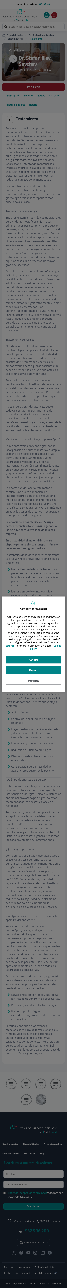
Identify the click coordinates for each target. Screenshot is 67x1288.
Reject (33, 670)
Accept (33, 659)
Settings (33, 680)
